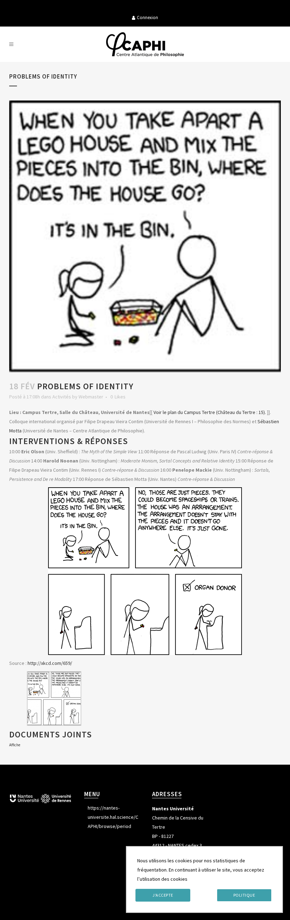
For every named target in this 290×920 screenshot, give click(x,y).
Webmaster (91, 396)
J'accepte (162, 895)
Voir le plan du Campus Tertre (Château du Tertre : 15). (209, 412)
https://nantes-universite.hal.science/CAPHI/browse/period (113, 817)
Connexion (147, 18)
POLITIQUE (244, 895)
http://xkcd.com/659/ (50, 663)
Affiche (14, 744)
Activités (61, 396)
